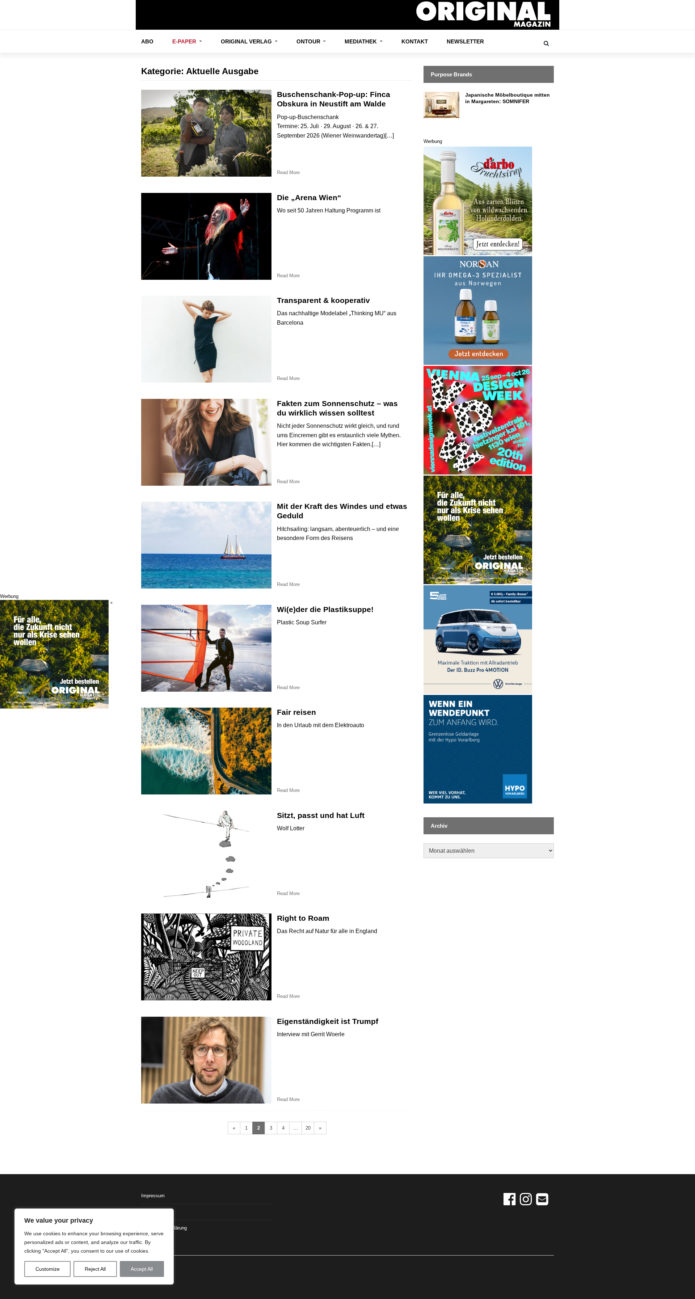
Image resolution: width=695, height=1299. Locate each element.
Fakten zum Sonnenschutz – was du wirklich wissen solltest (337, 408)
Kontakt (414, 41)
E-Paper (185, 41)
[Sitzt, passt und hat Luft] (206, 854)
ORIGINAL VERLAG (247, 41)
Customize (47, 1269)
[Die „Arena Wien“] (206, 236)
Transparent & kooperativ (323, 300)
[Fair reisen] (206, 751)
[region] (94, 1247)
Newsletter (465, 41)
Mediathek (361, 41)
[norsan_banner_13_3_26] (478, 310)
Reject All (95, 1269)
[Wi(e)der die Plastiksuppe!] (206, 648)
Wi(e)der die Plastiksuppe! (325, 609)
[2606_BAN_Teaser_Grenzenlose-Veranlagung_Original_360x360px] (478, 748)
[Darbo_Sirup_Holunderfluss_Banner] (478, 200)
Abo (147, 41)
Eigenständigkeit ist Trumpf (327, 1021)
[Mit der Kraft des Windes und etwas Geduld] (206, 545)
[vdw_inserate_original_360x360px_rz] (478, 419)
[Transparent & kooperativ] (206, 339)
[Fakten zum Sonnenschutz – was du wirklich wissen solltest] (206, 442)
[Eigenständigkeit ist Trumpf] (206, 1060)
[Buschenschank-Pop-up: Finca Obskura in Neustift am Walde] (206, 133)
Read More (288, 172)
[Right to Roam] (206, 957)
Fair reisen (296, 712)
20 (308, 1128)
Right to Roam (303, 918)
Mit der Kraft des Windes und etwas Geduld (342, 511)
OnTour (309, 41)
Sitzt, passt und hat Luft (321, 815)
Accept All (142, 1269)
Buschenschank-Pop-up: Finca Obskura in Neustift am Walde (333, 99)
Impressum (153, 1195)
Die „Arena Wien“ (309, 197)
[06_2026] (478, 529)
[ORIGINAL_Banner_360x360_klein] (478, 639)
